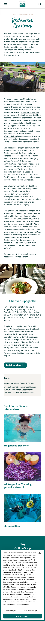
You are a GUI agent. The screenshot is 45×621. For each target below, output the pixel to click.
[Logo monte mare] (22, 4)
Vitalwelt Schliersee (30, 112)
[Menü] (6, 4)
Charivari (33, 109)
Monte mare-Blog (11, 383)
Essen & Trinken (27, 383)
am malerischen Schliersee (20, 187)
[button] (40, 4)
